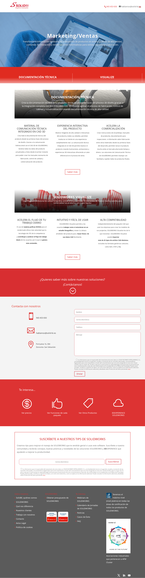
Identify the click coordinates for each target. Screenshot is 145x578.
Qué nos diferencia (24, 506)
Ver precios (27, 413)
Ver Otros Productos (88, 413)
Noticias (80, 512)
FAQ (79, 521)
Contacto (20, 519)
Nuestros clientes (24, 510)
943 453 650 (111, 6)
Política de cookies (24, 527)
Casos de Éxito (83, 517)
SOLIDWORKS (22, 502)
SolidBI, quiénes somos (26, 497)
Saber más (72, 171)
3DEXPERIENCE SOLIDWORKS (118, 414)
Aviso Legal (21, 523)
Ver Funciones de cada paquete (57, 414)
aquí (129, 369)
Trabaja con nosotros (25, 514)
